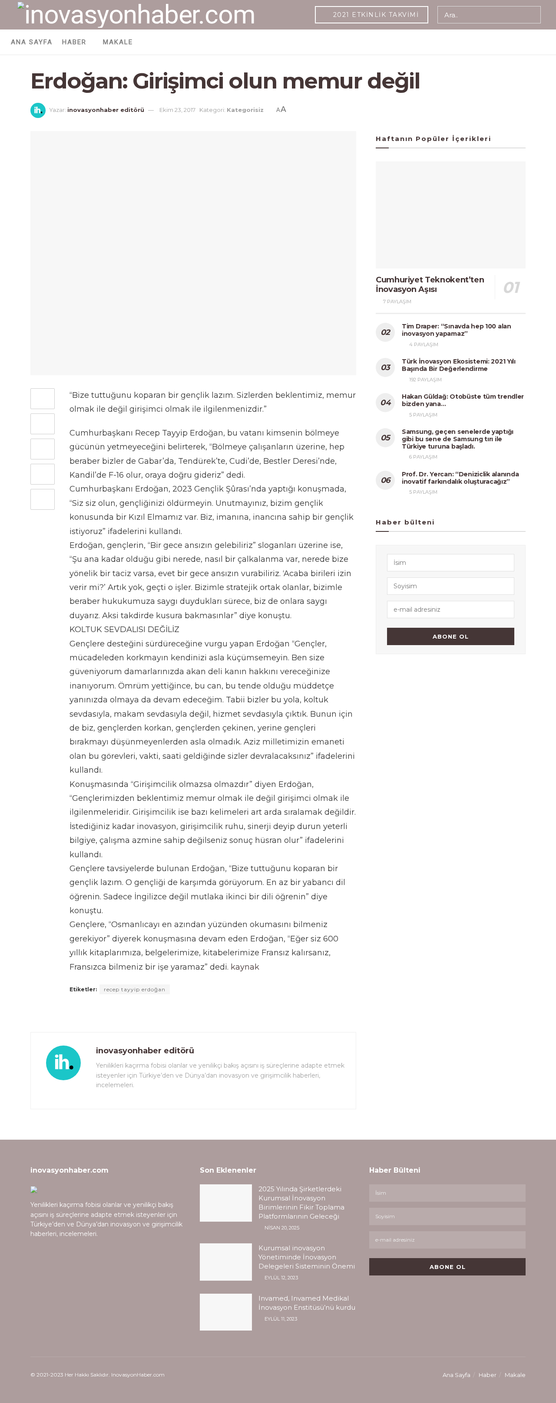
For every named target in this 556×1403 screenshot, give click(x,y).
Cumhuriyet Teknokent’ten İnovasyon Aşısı (430, 285)
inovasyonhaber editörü (105, 109)
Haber (74, 42)
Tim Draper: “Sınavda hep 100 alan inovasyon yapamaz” (456, 330)
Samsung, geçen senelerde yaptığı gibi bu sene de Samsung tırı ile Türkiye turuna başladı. (457, 439)
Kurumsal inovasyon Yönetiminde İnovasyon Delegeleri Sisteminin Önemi (306, 1257)
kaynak (245, 967)
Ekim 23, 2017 (177, 109)
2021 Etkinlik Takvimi (375, 15)
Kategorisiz (245, 109)
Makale (118, 42)
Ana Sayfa (32, 42)
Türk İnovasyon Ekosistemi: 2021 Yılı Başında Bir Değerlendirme (459, 365)
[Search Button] (532, 14)
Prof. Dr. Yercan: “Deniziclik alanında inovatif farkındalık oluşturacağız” (460, 477)
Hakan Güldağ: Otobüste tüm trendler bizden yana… (463, 400)
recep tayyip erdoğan (134, 989)
